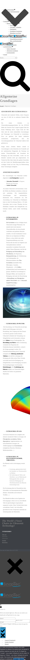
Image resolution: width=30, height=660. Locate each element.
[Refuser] (24, 659)
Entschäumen (13, 29)
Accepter (16, 659)
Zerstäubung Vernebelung (16, 31)
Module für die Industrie (12, 23)
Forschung (9, 19)
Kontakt (5, 54)
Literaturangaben (11, 52)
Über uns (4, 534)
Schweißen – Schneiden (15, 27)
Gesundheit (9, 17)
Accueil (2, 106)
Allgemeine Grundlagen (12, 50)
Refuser (21, 659)
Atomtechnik (10, 15)
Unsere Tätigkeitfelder (8, 9)
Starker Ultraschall (11, 48)
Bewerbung (5, 542)
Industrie (9, 13)
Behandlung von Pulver (15, 33)
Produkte (5, 21)
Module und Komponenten (13, 11)
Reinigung (12, 25)
